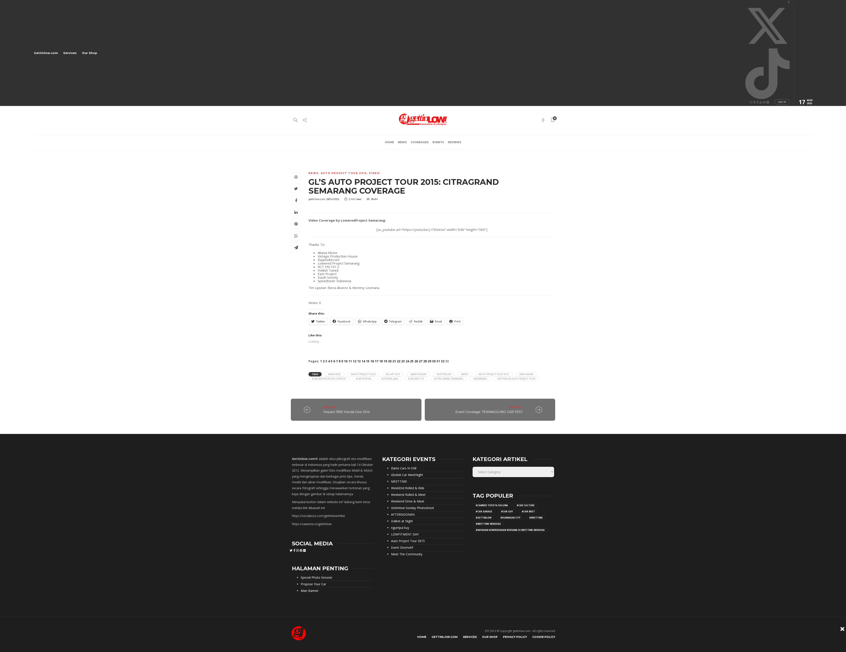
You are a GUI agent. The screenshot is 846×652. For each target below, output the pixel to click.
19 (385, 361)
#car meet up (416, 378)
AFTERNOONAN (403, 514)
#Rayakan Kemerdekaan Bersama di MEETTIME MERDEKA (510, 530)
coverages (420, 142)
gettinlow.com (316, 199)
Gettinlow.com (46, 53)
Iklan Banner (310, 590)
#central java (390, 378)
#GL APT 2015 (393, 374)
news (402, 142)
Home (389, 142)
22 (398, 361)
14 (363, 361)
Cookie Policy (543, 637)
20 (389, 361)
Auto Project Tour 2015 (344, 173)
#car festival (363, 378)
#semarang (480, 378)
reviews (454, 142)
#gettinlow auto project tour (516, 378)
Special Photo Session (316, 577)
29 (429, 361)
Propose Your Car (313, 584)
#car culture (525, 505)
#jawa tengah (418, 374)
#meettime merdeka (488, 523)
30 (434, 361)
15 (367, 361)
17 (376, 361)
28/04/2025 (332, 199)
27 (420, 361)
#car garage (484, 511)
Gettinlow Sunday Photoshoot (412, 507)
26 (416, 361)
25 (412, 361)
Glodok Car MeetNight (407, 474)
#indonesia (526, 374)
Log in (782, 102)
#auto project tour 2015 (494, 374)
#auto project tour (363, 374)
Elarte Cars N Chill (403, 468)
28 (425, 361)
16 (372, 361)
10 (345, 361)
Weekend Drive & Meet (407, 501)
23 (403, 361)
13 (359, 361)
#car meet (528, 511)
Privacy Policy (515, 637)
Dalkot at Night (402, 521)
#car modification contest (329, 378)
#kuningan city (510, 517)
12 (354, 361)
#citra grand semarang (448, 378)
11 (350, 361)
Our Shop (89, 53)
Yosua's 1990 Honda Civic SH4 (346, 412)
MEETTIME (399, 481)
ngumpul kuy (400, 527)
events (438, 142)
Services (70, 53)
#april (464, 374)
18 (381, 361)
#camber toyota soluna (492, 505)
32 (442, 361)
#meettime (536, 517)
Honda (329, 407)
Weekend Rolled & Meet (408, 494)
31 (438, 361)
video (374, 173)
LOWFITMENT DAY (405, 534)
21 (394, 361)
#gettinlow (444, 374)
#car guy (507, 511)
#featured (334, 374)
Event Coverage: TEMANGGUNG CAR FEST (489, 412)
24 (407, 361)
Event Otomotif (402, 547)
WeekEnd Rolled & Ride (407, 488)
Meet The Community (406, 554)
